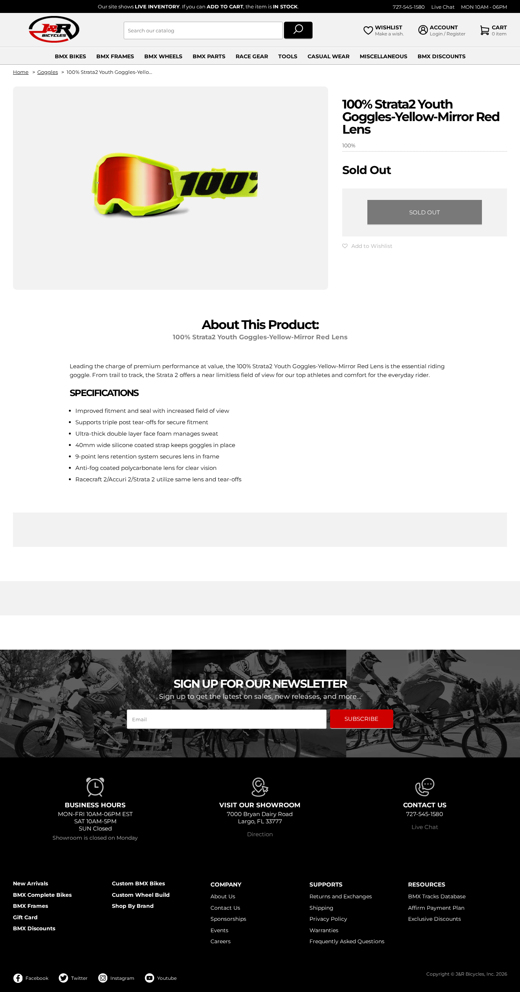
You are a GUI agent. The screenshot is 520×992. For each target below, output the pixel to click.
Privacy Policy (328, 919)
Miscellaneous (383, 56)
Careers (221, 941)
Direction (260, 834)
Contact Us (225, 908)
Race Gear (252, 56)
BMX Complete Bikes (42, 895)
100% (349, 145)
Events (219, 930)
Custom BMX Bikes (138, 883)
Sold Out (424, 212)
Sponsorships (228, 919)
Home (21, 72)
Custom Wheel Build (141, 895)
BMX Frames (115, 56)
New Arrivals (30, 883)
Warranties (323, 930)
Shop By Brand (133, 906)
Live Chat (443, 7)
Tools (287, 56)
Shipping (321, 908)
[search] (298, 30)
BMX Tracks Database (437, 896)
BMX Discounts (442, 56)
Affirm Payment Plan (436, 908)
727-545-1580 (409, 7)
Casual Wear (328, 56)
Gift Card (25, 917)
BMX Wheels (163, 56)
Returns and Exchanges (340, 896)
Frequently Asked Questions (346, 941)
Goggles (47, 72)
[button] (367, 246)
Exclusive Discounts (434, 919)
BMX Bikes (70, 56)
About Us (223, 896)
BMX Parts (209, 56)
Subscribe (361, 718)
